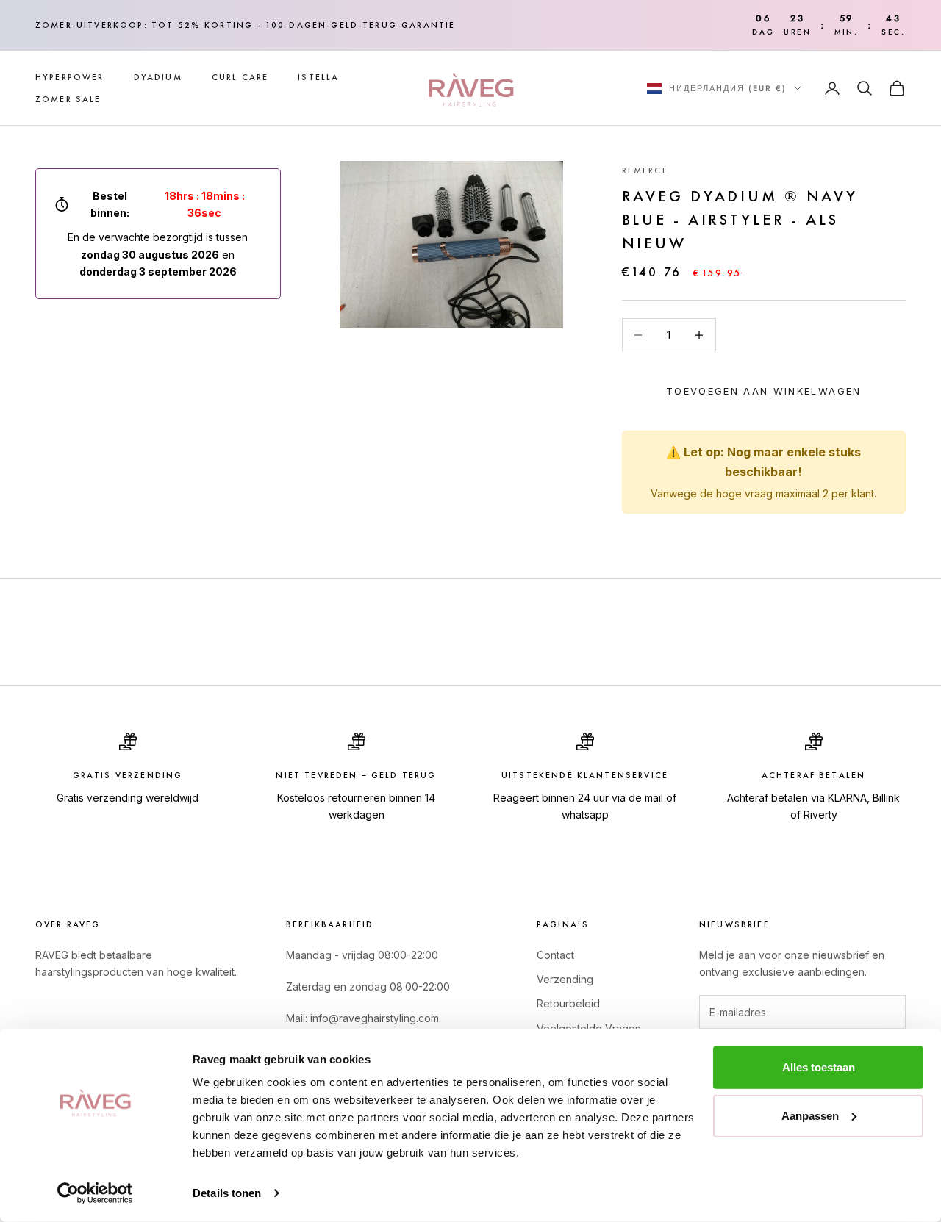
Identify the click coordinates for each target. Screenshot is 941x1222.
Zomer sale (68, 99)
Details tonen (227, 1193)
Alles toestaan (818, 1067)
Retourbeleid (568, 1003)
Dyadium (158, 77)
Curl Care (240, 77)
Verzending (565, 979)
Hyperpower (69, 77)
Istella (318, 77)
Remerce (645, 170)
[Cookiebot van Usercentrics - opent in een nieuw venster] (95, 1193)
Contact (555, 955)
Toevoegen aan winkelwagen (764, 391)
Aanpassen (810, 1115)
